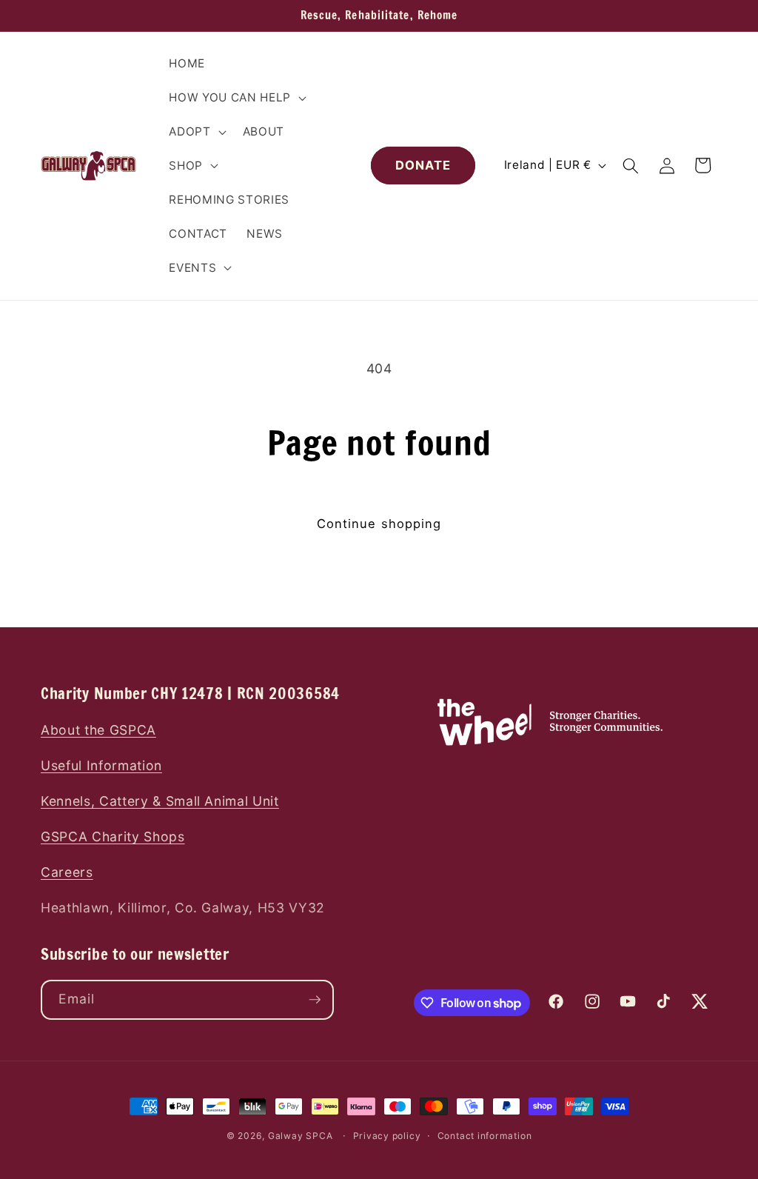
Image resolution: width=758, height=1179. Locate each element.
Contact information (484, 1135)
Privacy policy (387, 1135)
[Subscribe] (314, 1000)
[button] (235, 98)
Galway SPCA (300, 1135)
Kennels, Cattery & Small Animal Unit (160, 801)
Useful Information (101, 765)
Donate (423, 165)
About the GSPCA (98, 730)
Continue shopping (379, 523)
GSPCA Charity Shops (113, 836)
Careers (67, 872)
